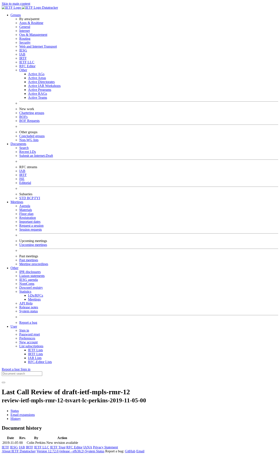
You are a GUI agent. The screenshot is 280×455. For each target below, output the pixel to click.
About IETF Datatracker (19, 451)
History (15, 418)
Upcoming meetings (33, 245)
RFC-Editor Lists (40, 362)
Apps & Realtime (31, 23)
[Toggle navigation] (3, 382)
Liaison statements (32, 276)
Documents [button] (18, 144)
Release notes (28, 307)
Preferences (27, 338)
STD (23, 198)
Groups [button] (15, 15)
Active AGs (36, 74)
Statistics (25, 291)
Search (24, 148)
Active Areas (37, 78)
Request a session (31, 225)
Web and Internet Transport (38, 46)
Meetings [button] (16, 202)
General (24, 27)
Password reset (29, 334)
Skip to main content (16, 3)
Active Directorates (41, 82)
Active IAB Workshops (44, 86)
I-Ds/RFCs (35, 295)
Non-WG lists (28, 140)
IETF (5, 447)
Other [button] (14, 268)
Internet (24, 31)
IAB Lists (35, 358)
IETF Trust (57, 447)
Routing (24, 38)
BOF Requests (29, 121)
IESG (23, 50)
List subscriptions (31, 346)
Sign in (24, 330)
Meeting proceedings (33, 264)
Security (25, 42)
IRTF (23, 58)
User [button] (13, 326)
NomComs (26, 283)
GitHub (130, 451)
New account (28, 342)
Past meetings (28, 260)
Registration (27, 218)
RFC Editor (27, 66)
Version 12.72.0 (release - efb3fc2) (61, 451)
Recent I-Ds (27, 152)
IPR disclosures (30, 272)
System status (28, 311)
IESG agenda (28, 280)
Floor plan (26, 214)
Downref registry (31, 287)
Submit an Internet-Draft (36, 155)
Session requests (30, 229)
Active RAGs (37, 93)
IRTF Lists (35, 354)
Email (140, 451)
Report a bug (28, 322)
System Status (94, 451)
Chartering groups (31, 113)
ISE (21, 179)
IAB (22, 54)
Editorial (25, 183)
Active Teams (37, 97)
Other (23, 70)
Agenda (24, 206)
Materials (25, 210)
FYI (37, 198)
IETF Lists (35, 350)
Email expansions (22, 415)
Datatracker (49, 7)
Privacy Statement (105, 447)
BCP (30, 198)
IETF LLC (26, 62)
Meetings (34, 299)
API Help (26, 303)
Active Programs (39, 90)
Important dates (29, 221)
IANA (87, 447)
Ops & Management (33, 34)
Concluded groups (32, 136)
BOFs (23, 117)
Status (14, 411)
